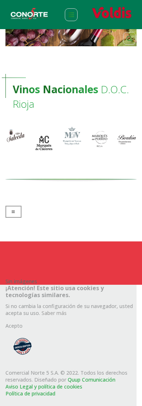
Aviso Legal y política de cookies (43, 386)
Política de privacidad (30, 393)
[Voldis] (112, 12)
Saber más (54, 313)
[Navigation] (71, 14)
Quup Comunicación (91, 379)
